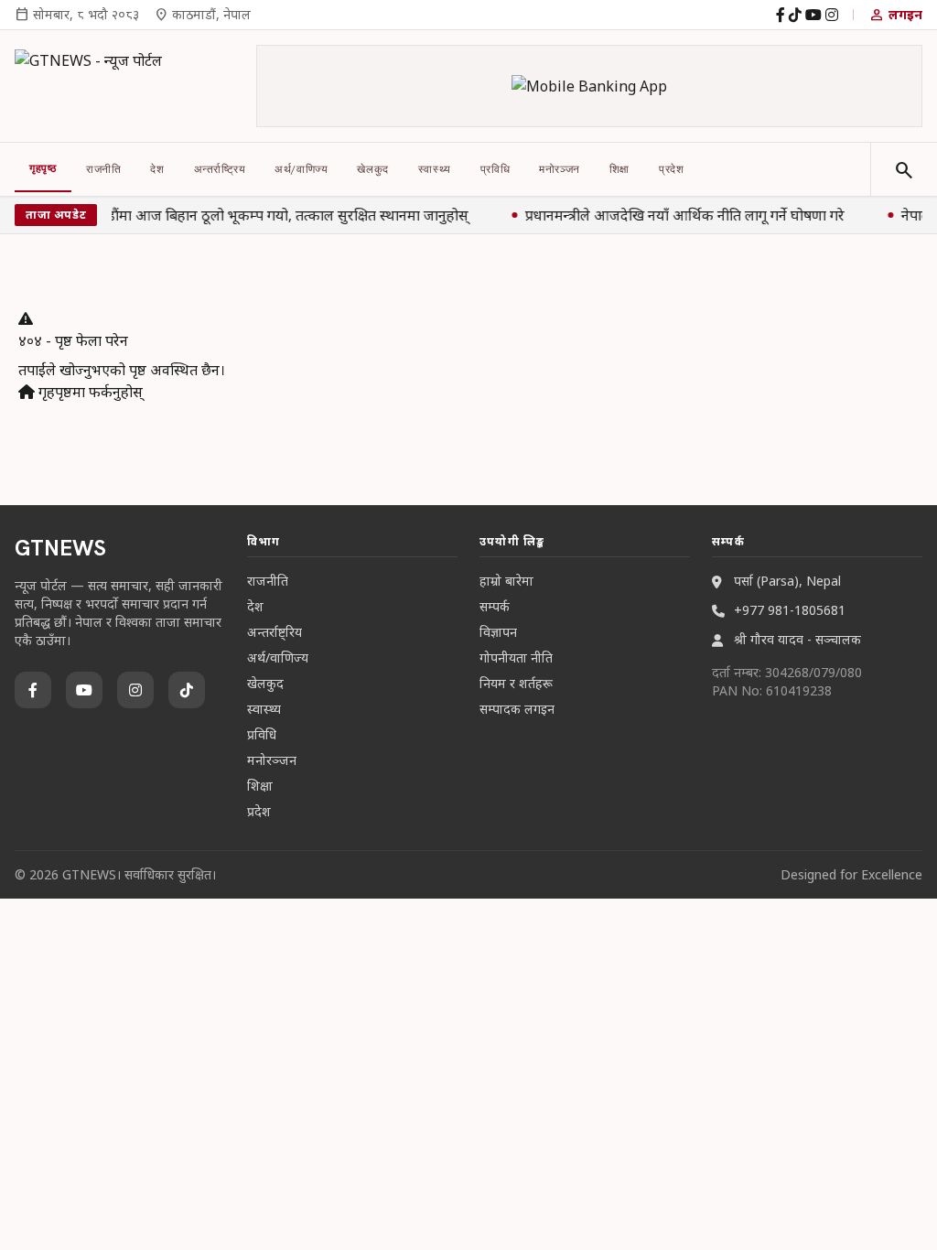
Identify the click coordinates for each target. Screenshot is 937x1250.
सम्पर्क (494, 606)
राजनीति (103, 169)
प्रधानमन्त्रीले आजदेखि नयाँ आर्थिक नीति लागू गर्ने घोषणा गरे (683, 215)
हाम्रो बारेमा (506, 580)
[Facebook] (780, 15)
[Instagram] (831, 15)
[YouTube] (813, 15)
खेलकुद (372, 169)
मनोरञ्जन (559, 169)
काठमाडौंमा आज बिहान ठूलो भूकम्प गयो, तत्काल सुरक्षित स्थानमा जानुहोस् (267, 215)
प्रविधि (495, 169)
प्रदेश (671, 169)
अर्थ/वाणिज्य (301, 169)
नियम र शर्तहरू (516, 683)
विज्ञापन (498, 632)
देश (157, 169)
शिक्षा (619, 169)
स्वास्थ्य (434, 169)
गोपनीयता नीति (516, 657)
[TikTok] (795, 15)
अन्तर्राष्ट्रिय (220, 169)
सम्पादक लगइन (517, 708)
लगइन (895, 14)
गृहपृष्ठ (43, 168)
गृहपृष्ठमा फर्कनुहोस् (89, 392)
